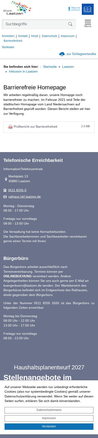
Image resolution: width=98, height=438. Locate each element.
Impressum (49, 418)
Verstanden (49, 426)
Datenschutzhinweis (49, 410)
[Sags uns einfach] (74, 9)
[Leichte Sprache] (88, 9)
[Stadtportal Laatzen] (17, 8)
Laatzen (68, 66)
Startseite (50, 66)
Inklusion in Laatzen (23, 71)
